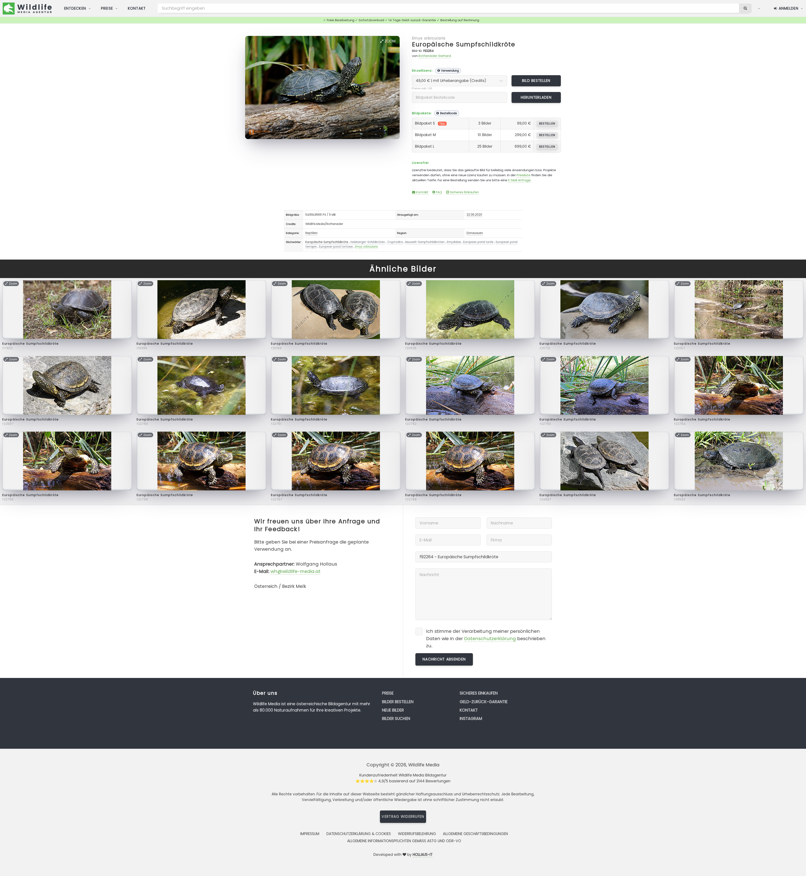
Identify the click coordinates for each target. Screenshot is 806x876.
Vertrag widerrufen (403, 816)
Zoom (389, 41)
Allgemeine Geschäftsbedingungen (475, 833)
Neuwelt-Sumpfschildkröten (425, 242)
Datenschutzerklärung (490, 639)
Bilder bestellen (397, 702)
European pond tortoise (336, 247)
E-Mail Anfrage (519, 180)
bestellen (547, 124)
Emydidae (454, 242)
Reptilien (311, 233)
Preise (107, 8)
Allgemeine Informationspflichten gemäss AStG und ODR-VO (404, 840)
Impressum (309, 833)
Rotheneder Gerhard (435, 56)
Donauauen (475, 233)
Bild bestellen (536, 80)
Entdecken (75, 8)
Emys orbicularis (428, 38)
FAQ (438, 192)
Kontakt (137, 8)
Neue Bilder (393, 710)
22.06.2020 (474, 215)
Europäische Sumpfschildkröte (463, 44)
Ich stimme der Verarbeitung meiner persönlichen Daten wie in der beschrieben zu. (486, 638)
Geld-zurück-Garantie (484, 702)
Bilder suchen (396, 718)
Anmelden (787, 8)
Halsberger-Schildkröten (368, 242)
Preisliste (523, 175)
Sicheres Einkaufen (464, 192)
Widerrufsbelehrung (417, 833)
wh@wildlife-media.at (296, 571)
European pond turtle (478, 242)
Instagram (471, 718)
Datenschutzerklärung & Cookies (358, 833)
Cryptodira (395, 242)
